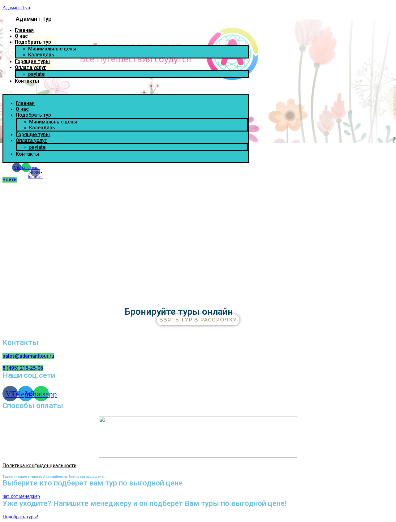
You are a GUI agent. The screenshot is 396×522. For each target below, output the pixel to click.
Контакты (27, 81)
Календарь (41, 55)
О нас (21, 36)
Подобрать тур (33, 42)
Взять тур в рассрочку (198, 320)
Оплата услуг (30, 67)
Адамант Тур (16, 7)
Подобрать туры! (20, 516)
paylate (36, 74)
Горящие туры (32, 61)
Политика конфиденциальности (39, 465)
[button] (125, 91)
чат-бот (10, 496)
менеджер (29, 496)
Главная (24, 30)
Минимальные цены (52, 49)
